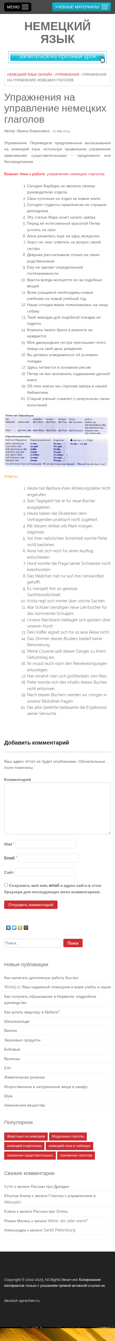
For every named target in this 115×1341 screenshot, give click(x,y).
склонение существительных (30, 1155)
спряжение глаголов (76, 1155)
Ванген (10, 1030)
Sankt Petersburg (59, 1230)
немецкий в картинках (24, 1146)
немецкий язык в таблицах (69, 1146)
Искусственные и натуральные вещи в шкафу (46, 1086)
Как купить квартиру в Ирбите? (32, 1012)
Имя (9, 844)
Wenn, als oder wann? (68, 1221)
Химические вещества (24, 1105)
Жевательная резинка (24, 1077)
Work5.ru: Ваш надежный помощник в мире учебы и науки (57, 987)
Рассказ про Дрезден (50, 1186)
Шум (8, 1096)
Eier (7, 1068)
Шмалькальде (17, 1021)
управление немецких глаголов (75, 174)
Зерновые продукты (22, 1040)
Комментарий (17, 779)
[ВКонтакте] (8, 926)
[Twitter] (14, 926)
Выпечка (12, 1058)
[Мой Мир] (26, 926)
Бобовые (12, 1049)
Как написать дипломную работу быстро (41, 977)
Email (10, 858)
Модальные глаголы (68, 1136)
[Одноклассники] (20, 926)
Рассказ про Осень (50, 1211)
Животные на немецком (26, 1136)
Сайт (9, 872)
